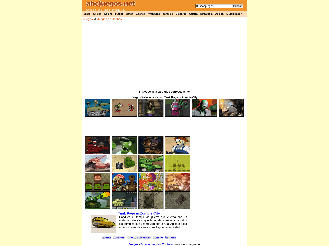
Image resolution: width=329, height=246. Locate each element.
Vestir (86, 13)
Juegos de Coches (109, 19)
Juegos (88, 19)
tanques (170, 237)
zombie (158, 237)
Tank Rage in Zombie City (139, 213)
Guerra (193, 13)
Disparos (181, 13)
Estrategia (206, 13)
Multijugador (234, 13)
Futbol (119, 13)
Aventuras (154, 13)
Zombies (168, 13)
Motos (129, 13)
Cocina (108, 13)
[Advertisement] (164, 125)
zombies (119, 237)
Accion (219, 13)
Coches (140, 13)
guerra (106, 237)
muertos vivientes (139, 237)
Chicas (97, 13)
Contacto (167, 244)
